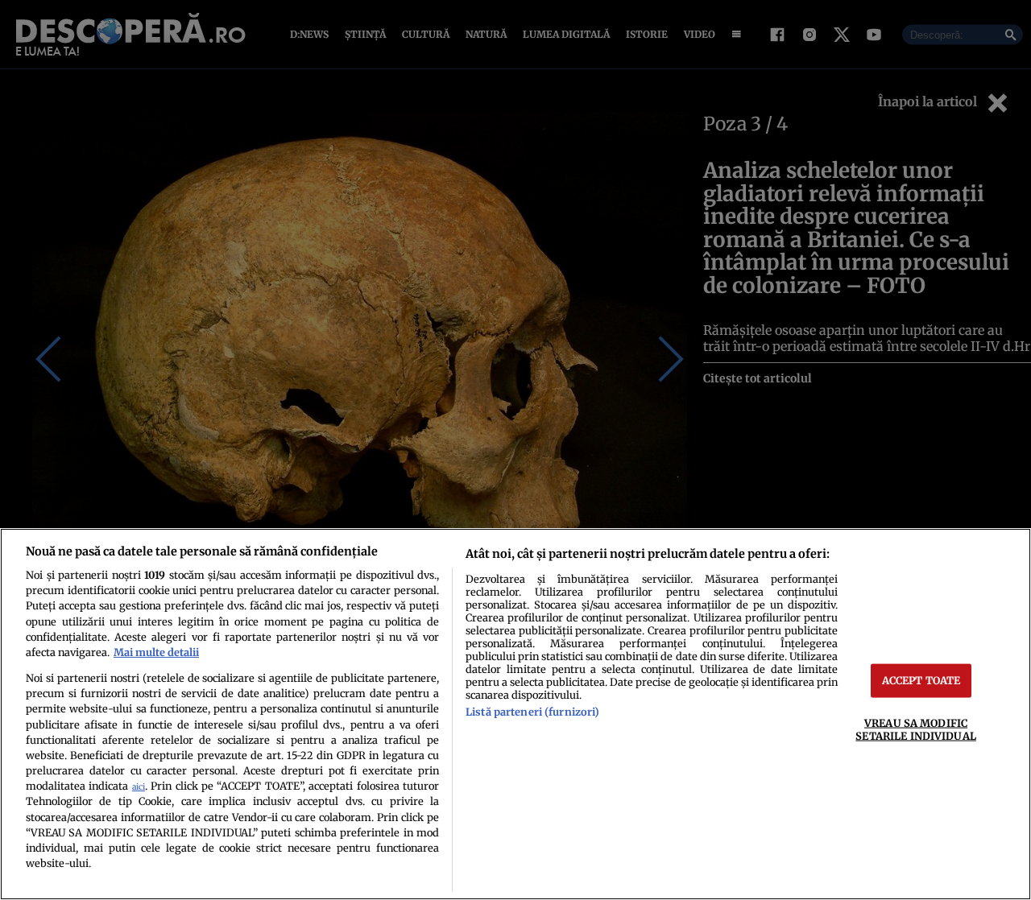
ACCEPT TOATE (921, 680)
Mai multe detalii (156, 652)
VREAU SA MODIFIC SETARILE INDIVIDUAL (915, 728)
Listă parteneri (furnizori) (532, 711)
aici (138, 787)
